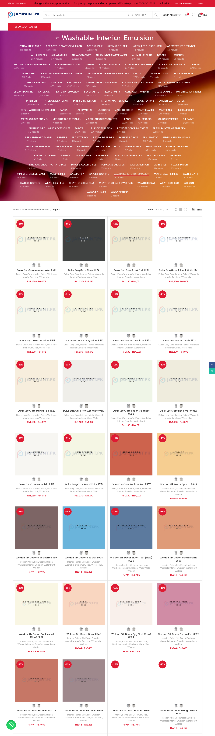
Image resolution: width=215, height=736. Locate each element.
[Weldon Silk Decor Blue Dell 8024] (84, 527)
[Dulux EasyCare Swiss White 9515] (84, 454)
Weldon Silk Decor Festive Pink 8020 (178, 634)
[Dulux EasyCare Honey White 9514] (84, 310)
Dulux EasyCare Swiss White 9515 (84, 484)
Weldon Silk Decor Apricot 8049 (178, 484)
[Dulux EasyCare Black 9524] (84, 240)
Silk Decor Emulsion (185, 488)
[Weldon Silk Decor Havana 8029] (131, 680)
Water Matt (44, 277)
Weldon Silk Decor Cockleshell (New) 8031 (36, 636)
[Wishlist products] (193, 15)
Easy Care (27, 274)
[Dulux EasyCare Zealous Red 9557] (131, 454)
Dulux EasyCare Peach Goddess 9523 (131, 412)
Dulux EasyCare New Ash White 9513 (83, 410)
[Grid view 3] (180, 210)
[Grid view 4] (185, 210)
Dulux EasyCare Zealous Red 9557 (131, 484)
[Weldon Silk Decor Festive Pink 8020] (178, 604)
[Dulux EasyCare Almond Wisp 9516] (36, 240)
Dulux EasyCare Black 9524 (83, 270)
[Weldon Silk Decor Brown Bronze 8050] (178, 527)
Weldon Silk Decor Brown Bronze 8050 (178, 559)
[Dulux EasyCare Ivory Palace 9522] (131, 310)
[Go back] (57, 38)
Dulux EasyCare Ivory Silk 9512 (179, 340)
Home (16, 209)
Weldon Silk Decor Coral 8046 (84, 634)
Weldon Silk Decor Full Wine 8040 (84, 710)
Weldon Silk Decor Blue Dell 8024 (84, 557)
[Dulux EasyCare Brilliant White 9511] (178, 240)
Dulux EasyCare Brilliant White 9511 (178, 270)
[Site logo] (24, 14)
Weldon (178, 494)
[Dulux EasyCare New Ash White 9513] (84, 381)
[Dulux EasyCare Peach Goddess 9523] (131, 381)
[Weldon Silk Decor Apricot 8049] (178, 454)
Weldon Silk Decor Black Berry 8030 (36, 557)
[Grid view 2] (175, 210)
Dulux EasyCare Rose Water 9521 (178, 410)
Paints (43, 274)
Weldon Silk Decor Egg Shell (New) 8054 (131, 636)
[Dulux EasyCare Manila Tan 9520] (36, 381)
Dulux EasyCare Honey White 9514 (83, 340)
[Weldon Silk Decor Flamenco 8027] (36, 680)
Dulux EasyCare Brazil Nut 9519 (131, 270)
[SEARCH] (156, 15)
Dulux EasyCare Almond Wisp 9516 (36, 270)
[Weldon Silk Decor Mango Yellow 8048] (178, 680)
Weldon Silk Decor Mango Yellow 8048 (178, 712)
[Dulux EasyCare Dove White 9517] (36, 310)
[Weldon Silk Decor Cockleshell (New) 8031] (36, 604)
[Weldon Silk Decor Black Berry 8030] (36, 527)
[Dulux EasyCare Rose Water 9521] (178, 381)
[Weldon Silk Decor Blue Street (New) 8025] (131, 527)
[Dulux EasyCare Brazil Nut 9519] (131, 240)
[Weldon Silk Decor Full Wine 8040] (84, 680)
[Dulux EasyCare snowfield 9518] (36, 454)
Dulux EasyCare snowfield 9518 (36, 484)
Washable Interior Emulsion (35, 209)
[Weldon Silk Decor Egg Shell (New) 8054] (131, 604)
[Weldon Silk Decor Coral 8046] (84, 604)
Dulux (19, 274)
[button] (11, 725)
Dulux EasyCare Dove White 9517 (36, 340)
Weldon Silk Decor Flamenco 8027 (36, 710)
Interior (36, 274)
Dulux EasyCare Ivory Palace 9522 (131, 340)
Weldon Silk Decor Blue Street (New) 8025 (131, 559)
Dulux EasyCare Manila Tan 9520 (36, 410)
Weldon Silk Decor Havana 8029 (131, 710)
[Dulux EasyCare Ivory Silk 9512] (178, 310)
